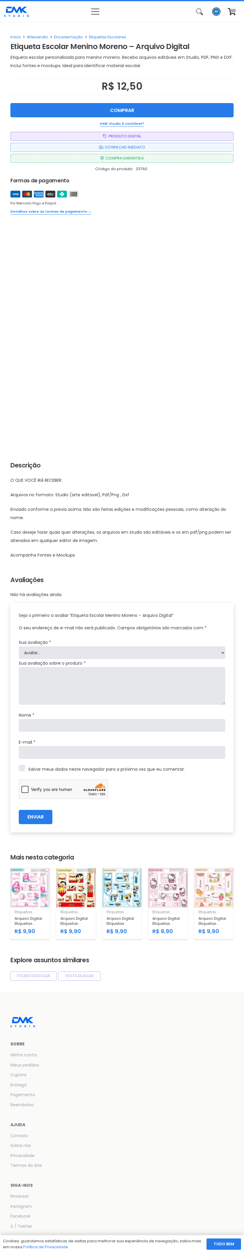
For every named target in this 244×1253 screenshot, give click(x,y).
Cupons (18, 1075)
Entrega (18, 1085)
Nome (27, 715)
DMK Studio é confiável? (122, 123)
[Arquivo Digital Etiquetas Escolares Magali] (76, 903)
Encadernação (68, 36)
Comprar (122, 110)
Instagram (21, 1206)
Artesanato (37, 36)
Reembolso (22, 1105)
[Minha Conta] (216, 13)
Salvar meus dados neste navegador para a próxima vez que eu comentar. (106, 769)
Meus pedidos (24, 1065)
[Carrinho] (232, 11)
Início (15, 36)
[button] (122, 11)
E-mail (27, 742)
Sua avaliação (35, 642)
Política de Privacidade (45, 1247)
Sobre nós (20, 1145)
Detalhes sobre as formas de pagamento (50, 211)
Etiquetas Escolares (107, 36)
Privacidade (22, 1156)
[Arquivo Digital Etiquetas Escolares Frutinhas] (214, 903)
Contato (19, 1136)
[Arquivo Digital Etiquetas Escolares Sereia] (30, 903)
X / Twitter (21, 1226)
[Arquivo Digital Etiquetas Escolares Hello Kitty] (167, 903)
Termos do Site (26, 1165)
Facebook (20, 1216)
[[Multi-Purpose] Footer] (16, 12)
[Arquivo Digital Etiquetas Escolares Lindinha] (122, 903)
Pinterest (19, 1196)
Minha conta (23, 1055)
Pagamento (22, 1095)
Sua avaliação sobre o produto (52, 663)
